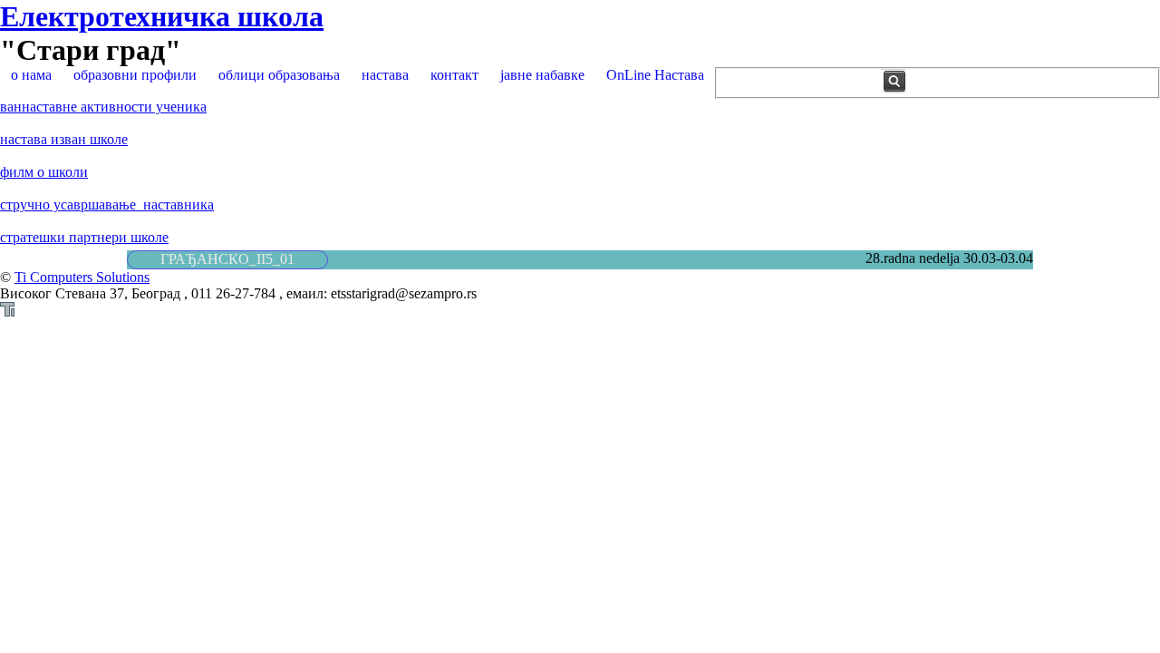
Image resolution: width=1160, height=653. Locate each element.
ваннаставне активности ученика (103, 106)
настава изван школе (64, 139)
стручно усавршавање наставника (107, 204)
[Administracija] (7, 311)
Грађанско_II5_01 (227, 259)
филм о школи (44, 172)
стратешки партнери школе (84, 237)
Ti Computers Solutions (82, 277)
